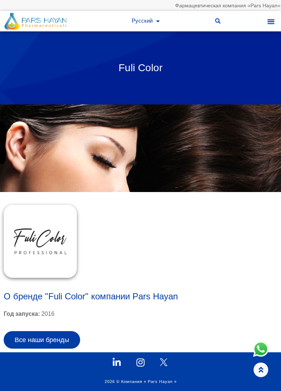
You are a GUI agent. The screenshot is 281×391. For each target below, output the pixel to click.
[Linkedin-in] (116, 362)
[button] (218, 21)
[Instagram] (140, 362)
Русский (142, 21)
